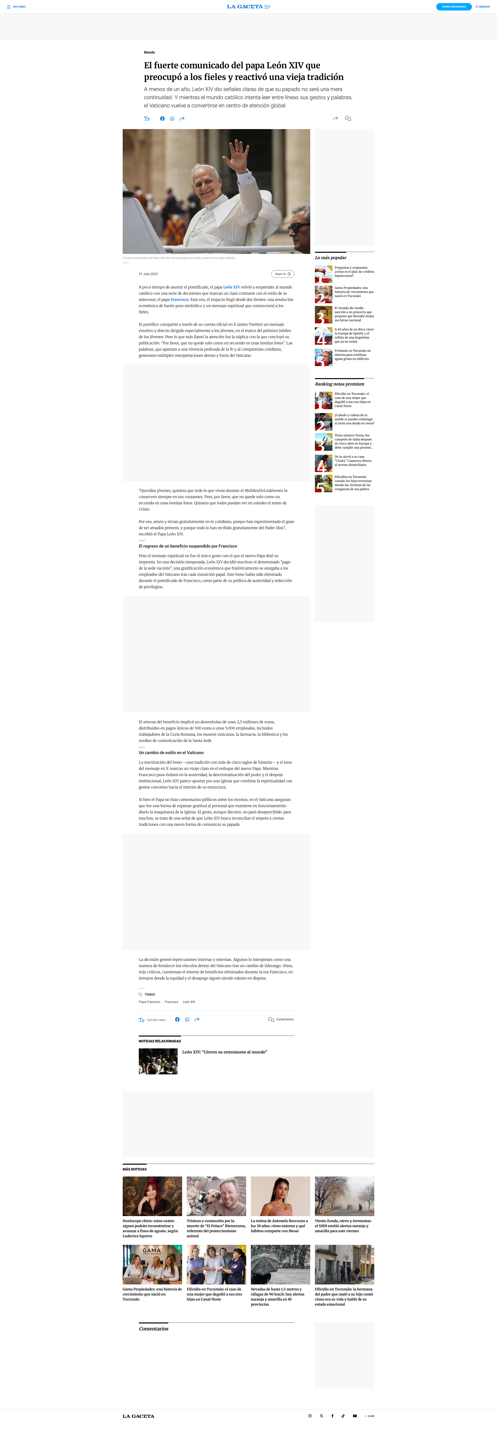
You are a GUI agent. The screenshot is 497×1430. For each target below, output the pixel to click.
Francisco (171, 1002)
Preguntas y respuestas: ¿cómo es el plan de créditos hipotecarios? (354, 272)
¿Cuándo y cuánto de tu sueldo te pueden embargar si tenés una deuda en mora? (354, 419)
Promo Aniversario (454, 6)
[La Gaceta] (248, 7)
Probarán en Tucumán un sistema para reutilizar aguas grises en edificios (353, 355)
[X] (321, 1416)
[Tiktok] (343, 1416)
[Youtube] (355, 1416)
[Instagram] (310, 1416)
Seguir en (280, 273)
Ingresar (484, 6)
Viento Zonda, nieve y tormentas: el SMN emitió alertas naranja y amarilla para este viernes (343, 1226)
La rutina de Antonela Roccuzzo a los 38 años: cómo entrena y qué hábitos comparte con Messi (279, 1226)
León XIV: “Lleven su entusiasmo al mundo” (224, 1052)
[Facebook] (332, 1416)
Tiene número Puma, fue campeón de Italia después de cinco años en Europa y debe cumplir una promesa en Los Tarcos (353, 443)
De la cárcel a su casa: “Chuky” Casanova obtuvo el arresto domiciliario (353, 461)
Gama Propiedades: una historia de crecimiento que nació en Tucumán (354, 292)
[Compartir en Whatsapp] (172, 119)
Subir (371, 1416)
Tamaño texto (156, 1020)
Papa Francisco (149, 1002)
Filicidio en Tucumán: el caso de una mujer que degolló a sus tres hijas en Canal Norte (214, 1294)
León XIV (189, 1002)
